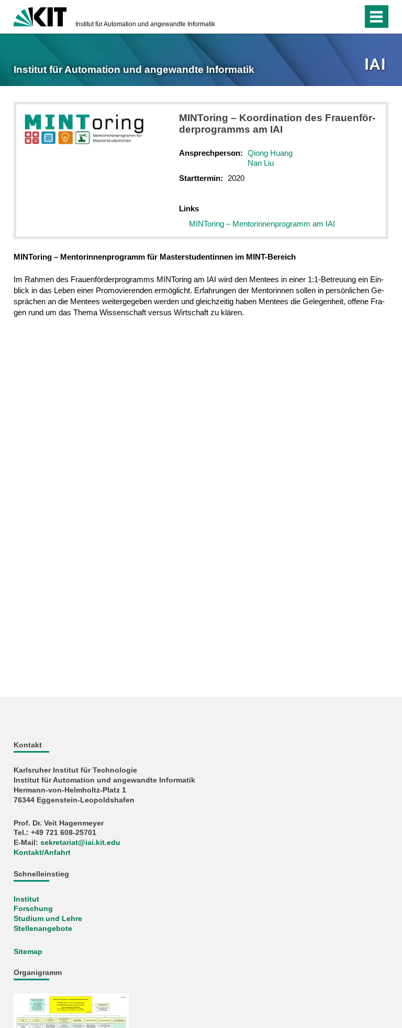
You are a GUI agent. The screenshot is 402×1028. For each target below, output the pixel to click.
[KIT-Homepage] (40, 16)
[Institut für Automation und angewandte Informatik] (376, 65)
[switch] (334, 17)
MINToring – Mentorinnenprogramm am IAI (262, 223)
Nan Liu (261, 162)
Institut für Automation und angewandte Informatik (145, 24)
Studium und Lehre (48, 919)
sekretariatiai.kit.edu (80, 843)
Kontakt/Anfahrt (42, 852)
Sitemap (28, 952)
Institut (26, 899)
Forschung (33, 909)
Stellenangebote (43, 929)
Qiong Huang (270, 152)
